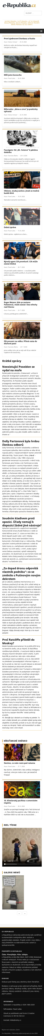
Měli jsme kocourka (13, 75)
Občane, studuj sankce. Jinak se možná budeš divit (21, 192)
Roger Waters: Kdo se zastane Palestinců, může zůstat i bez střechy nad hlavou (20, 304)
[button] (40, 31)
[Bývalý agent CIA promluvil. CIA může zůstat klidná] (22, 250)
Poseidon (5, 378)
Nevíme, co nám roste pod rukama (19, 763)
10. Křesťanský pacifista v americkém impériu (20, 801)
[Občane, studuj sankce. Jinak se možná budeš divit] (22, 180)
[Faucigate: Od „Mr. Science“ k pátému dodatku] (22, 139)
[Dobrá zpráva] (22, 216)
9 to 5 (32, 455)
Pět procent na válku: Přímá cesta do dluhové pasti (20, 342)
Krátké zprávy (11, 361)
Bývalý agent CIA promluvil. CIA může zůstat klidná (21, 262)
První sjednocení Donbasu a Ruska (19, 38)
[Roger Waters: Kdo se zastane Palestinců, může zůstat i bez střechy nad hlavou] (22, 291)
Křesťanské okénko (15, 740)
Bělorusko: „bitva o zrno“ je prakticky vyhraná (21, 110)
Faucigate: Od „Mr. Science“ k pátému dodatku (21, 151)
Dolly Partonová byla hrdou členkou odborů (20, 443)
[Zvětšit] (40, 878)
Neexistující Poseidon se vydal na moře (18, 368)
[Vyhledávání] (33, 13)
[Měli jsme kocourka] (22, 64)
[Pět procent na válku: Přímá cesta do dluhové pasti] (22, 330)
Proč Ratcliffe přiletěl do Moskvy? (18, 641)
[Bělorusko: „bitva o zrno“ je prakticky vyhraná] (22, 98)
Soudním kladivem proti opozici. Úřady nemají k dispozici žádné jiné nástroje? (21, 521)
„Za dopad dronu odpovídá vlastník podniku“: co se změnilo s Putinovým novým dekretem (21, 573)
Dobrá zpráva (10, 227)
